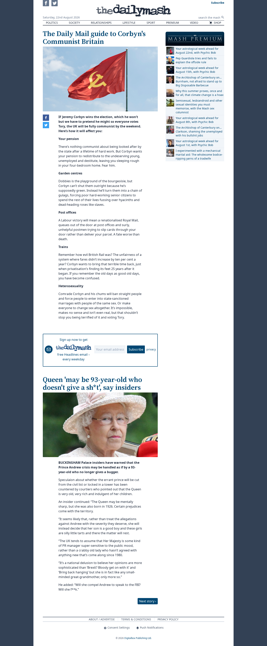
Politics (52, 22)
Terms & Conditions (136, 619)
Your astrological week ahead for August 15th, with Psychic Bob (197, 70)
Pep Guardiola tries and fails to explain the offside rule (196, 60)
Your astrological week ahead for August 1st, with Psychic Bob (197, 143)
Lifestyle (129, 22)
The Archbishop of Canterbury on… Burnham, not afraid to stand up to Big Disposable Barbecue (199, 81)
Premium (172, 22)
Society (74, 22)
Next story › (147, 601)
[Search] (222, 17)
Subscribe (136, 349)
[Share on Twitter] (46, 125)
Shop (217, 22)
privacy (151, 349)
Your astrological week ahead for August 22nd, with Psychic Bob (197, 50)
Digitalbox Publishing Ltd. (137, 638)
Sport (151, 22)
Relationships (101, 22)
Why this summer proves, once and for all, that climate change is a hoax (199, 93)
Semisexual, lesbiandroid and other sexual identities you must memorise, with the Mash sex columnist (199, 106)
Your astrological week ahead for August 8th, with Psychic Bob (197, 120)
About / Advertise (102, 619)
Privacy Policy (168, 619)
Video (194, 22)
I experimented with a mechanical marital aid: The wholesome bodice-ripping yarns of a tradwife (199, 154)
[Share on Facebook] (46, 118)
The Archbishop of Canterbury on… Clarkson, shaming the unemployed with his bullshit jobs (199, 131)
